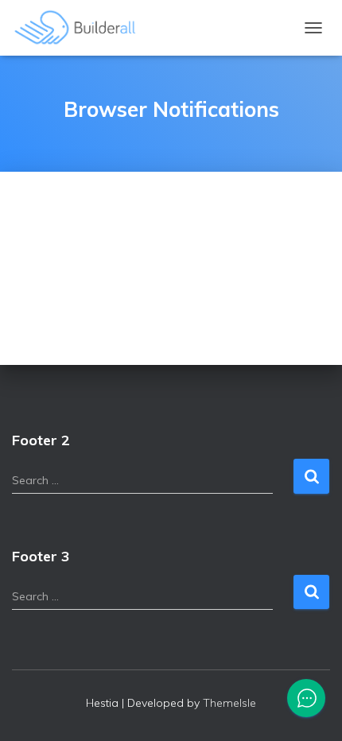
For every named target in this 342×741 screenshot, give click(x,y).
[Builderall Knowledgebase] (81, 28)
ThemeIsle (229, 703)
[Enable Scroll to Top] (310, 709)
